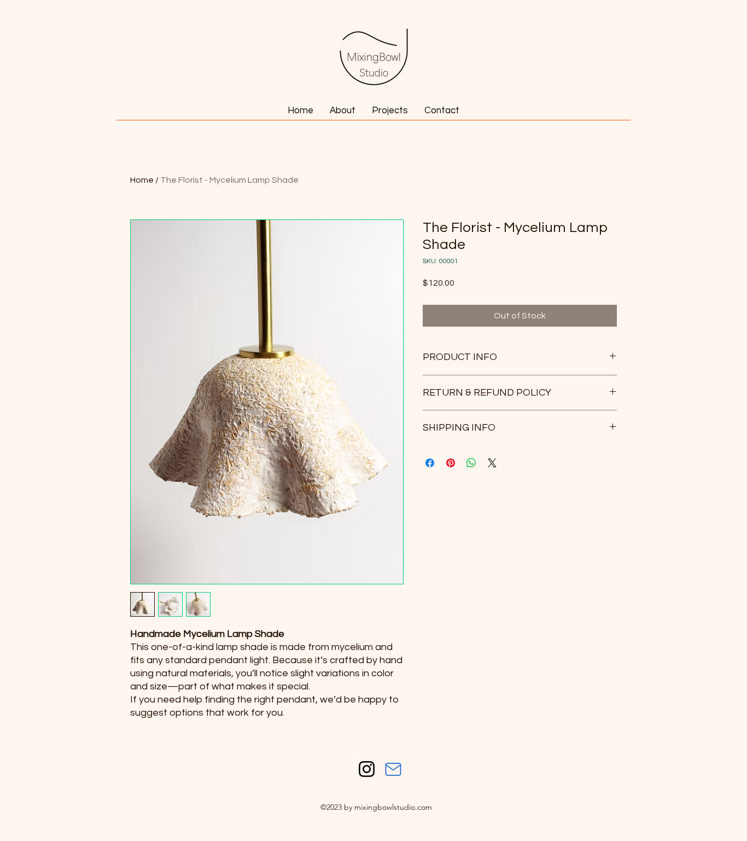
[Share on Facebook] (429, 462)
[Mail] (393, 769)
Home (142, 180)
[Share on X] (492, 462)
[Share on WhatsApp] (471, 462)
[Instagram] (366, 769)
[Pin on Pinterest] (450, 462)
